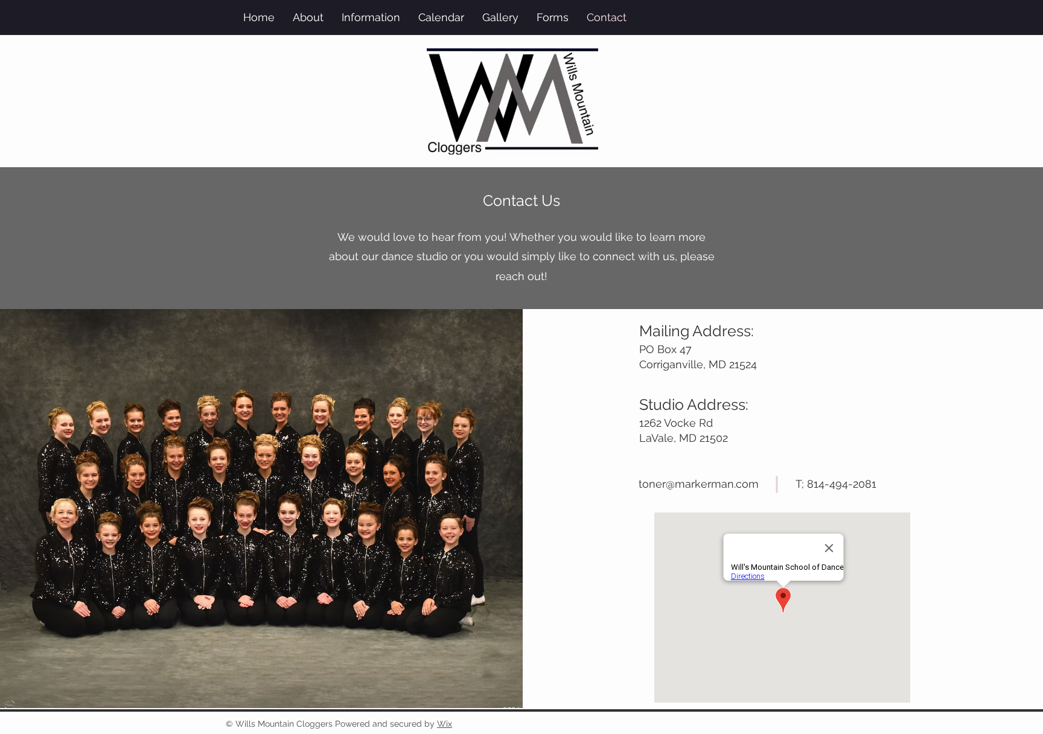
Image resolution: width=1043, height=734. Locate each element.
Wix (444, 724)
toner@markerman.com (699, 483)
